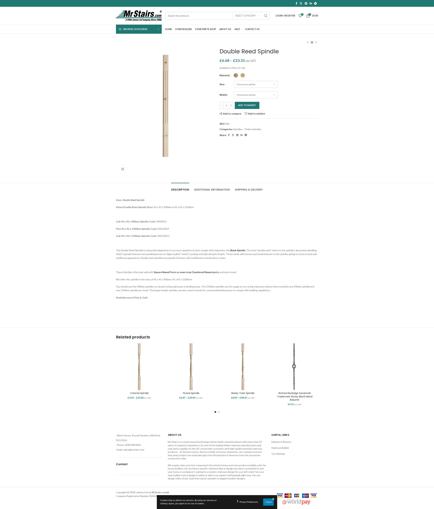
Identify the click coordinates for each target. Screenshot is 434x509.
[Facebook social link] (296, 3)
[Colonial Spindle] (139, 366)
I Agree (268, 502)
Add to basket (247, 105)
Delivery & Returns (281, 441)
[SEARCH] (266, 16)
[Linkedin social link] (310, 3)
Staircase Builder (280, 447)
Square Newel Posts (164, 272)
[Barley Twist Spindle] (243, 366)
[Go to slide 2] (219, 412)
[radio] (236, 75)
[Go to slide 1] (215, 412)
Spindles (237, 129)
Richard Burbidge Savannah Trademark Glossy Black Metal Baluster (294, 396)
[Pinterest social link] (305, 3)
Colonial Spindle (139, 393)
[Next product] (316, 42)
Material (224, 75)
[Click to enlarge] (123, 169)
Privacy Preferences (249, 502)
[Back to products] (312, 42)
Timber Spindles (252, 129)
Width (223, 94)
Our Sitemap (278, 453)
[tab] (180, 188)
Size (222, 84)
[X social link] (301, 3)
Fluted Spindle (191, 393)
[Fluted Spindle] (191, 366)
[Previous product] (308, 42)
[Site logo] (139, 15)
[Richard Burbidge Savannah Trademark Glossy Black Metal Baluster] (294, 366)
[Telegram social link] (315, 3)
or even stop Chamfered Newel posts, (198, 272)
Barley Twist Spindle (242, 393)
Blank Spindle (237, 250)
